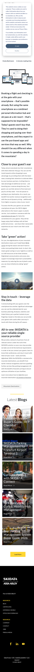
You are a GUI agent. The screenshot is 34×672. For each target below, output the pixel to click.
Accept (17, 46)
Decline (17, 51)
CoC (28, 657)
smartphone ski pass (8, 216)
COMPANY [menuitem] (6, 623)
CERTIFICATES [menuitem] (7, 607)
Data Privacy (7, 657)
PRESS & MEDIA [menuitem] (7, 632)
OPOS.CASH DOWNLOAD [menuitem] (10, 613)
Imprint (17, 660)
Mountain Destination (11, 386)
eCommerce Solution (24, 377)
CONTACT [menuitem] (6, 626)
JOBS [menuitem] (4, 629)
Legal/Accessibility (21, 657)
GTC (13, 657)
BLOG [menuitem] (4, 603)
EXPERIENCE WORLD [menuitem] (9, 610)
